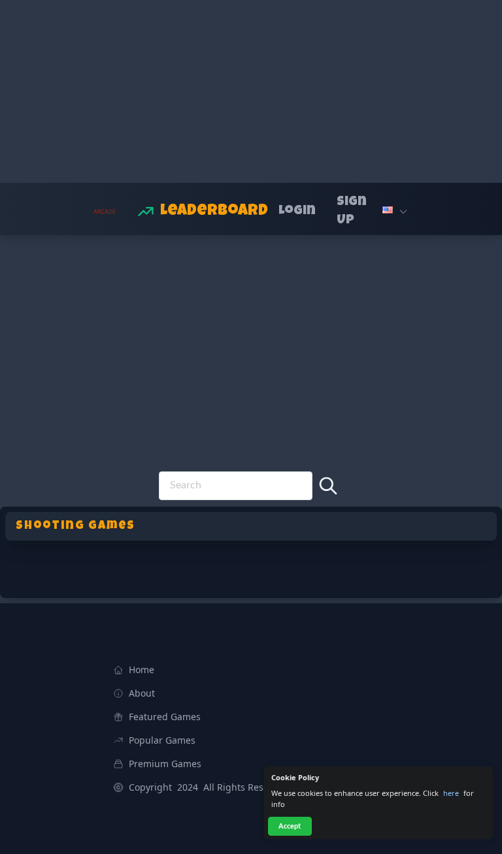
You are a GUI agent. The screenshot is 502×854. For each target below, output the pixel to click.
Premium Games (165, 763)
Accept (289, 826)
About (142, 693)
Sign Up (352, 211)
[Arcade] (102, 211)
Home (141, 669)
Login (297, 211)
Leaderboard (214, 211)
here (451, 793)
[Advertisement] (251, 91)
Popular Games (162, 740)
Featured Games (165, 716)
